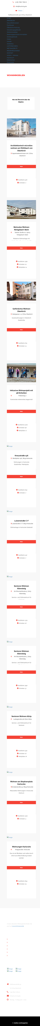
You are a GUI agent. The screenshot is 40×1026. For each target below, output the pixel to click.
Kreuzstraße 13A (21, 456)
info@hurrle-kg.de (21, 6)
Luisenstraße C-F (21, 521)
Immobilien (13, 942)
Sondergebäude (12, 37)
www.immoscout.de (18, 926)
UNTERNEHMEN (12, 46)
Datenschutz (11, 60)
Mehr (21, 166)
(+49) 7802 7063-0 (21, 2)
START (9, 18)
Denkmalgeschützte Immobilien (17, 34)
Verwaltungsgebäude (14, 30)
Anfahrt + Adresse (12, 55)
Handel (9, 41)
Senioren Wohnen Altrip (21, 716)
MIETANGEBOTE (12, 48)
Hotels (9, 39)
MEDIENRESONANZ (13, 50)
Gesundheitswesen (13, 23)
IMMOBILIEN (11, 20)
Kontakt (12, 946)
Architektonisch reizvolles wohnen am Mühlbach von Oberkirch (21, 148)
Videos (20, 10)
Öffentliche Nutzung (13, 27)
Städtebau (10, 43)
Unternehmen (14, 939)
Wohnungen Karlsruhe (21, 847)
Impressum (10, 57)
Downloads (10, 62)
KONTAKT (10, 53)
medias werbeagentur (21, 1023)
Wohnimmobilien (12, 32)
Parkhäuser (10, 25)
